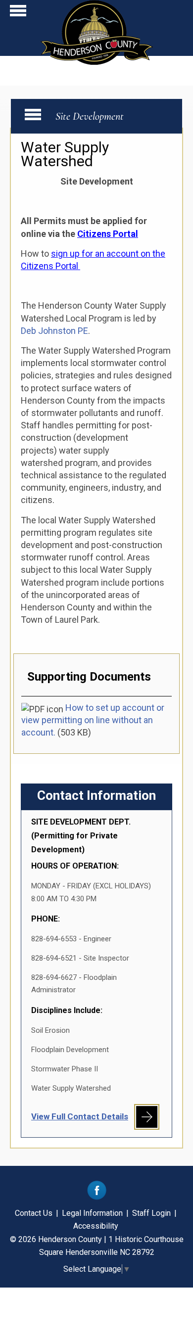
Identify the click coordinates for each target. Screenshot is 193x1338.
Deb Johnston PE (54, 330)
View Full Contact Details (79, 1116)
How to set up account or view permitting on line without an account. (92, 720)
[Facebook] (96, 1197)
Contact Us (33, 1213)
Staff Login (151, 1213)
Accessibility (95, 1226)
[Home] (96, 61)
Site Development (89, 116)
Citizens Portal (107, 234)
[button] (18, 13)
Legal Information (92, 1213)
